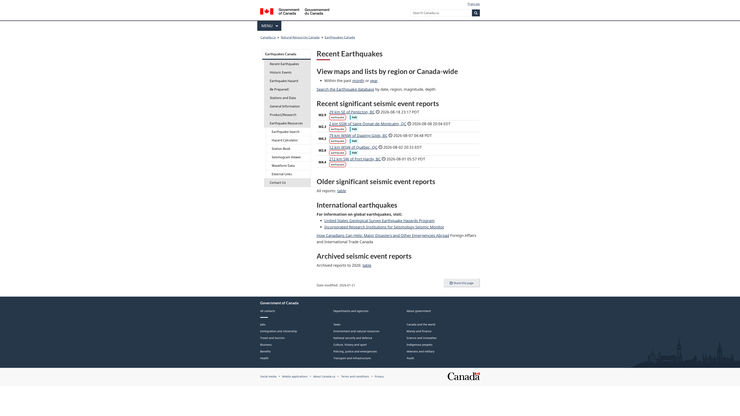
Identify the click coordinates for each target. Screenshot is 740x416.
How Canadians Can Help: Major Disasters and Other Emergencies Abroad (383, 235)
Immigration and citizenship (278, 331)
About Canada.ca (324, 376)
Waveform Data (283, 166)
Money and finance (419, 331)
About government (419, 311)
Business (266, 344)
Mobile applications (295, 376)
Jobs (263, 324)
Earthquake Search (285, 132)
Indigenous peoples (419, 344)
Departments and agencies (350, 311)
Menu (267, 25)
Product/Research (283, 115)
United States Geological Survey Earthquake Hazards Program (379, 220)
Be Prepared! (279, 89)
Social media (268, 376)
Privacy (379, 376)
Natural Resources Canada (300, 37)
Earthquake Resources (286, 123)
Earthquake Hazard (284, 81)
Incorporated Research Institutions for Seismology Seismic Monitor (384, 227)
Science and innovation (422, 338)
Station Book (281, 149)
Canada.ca (268, 37)
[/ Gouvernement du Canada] (295, 12)
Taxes (337, 324)
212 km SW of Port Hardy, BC (355, 159)
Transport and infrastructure (352, 358)
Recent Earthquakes (284, 64)
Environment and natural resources (356, 331)
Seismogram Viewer (286, 157)
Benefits (265, 351)
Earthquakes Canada (340, 37)
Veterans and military (420, 351)
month (358, 80)
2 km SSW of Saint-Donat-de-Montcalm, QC (367, 123)
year (374, 80)
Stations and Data (283, 98)
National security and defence (352, 338)
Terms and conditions (355, 376)
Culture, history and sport (350, 344)
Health (264, 358)
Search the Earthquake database (345, 89)
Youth (410, 358)
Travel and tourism (272, 338)
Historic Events (281, 72)
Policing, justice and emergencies (355, 351)
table (341, 190)
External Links (282, 174)
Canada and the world (421, 324)
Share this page (463, 283)
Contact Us (278, 182)
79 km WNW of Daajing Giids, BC (358, 135)
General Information (285, 106)
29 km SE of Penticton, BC (352, 112)
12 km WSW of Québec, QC (353, 147)
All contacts (267, 311)
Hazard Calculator (285, 140)
